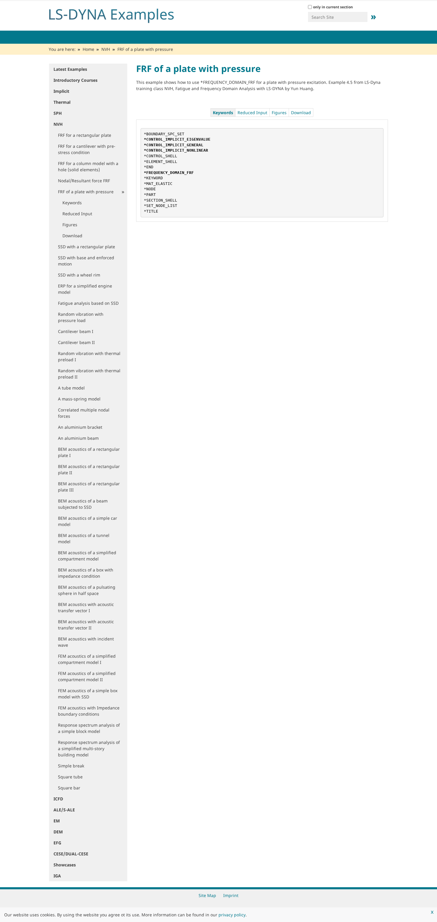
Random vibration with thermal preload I (89, 356)
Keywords (72, 202)
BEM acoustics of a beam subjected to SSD (83, 504)
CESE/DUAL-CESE (71, 854)
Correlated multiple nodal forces (83, 413)
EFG (57, 843)
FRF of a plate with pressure (86, 191)
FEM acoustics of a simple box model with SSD (87, 694)
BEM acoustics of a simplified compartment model (87, 556)
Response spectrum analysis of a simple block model (89, 728)
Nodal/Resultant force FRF (84, 180)
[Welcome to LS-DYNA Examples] (120, 14)
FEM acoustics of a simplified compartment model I (87, 659)
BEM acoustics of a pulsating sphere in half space (86, 590)
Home (88, 49)
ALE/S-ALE (64, 810)
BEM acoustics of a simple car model (87, 521)
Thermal (62, 102)
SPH (58, 113)
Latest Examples (70, 69)
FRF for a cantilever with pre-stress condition (86, 149)
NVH (105, 49)
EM (57, 821)
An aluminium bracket (80, 427)
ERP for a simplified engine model (85, 289)
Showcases (65, 865)
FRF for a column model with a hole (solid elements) (88, 166)
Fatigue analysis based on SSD (88, 303)
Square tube (70, 777)
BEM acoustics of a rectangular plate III (89, 487)
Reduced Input (77, 213)
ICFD (58, 799)
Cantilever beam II (76, 342)
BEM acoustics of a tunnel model (83, 538)
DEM (58, 832)
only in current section (333, 7)
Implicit (61, 91)
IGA (57, 876)
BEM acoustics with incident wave (86, 642)
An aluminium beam (78, 438)
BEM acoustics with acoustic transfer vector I (86, 607)
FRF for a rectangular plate (84, 135)
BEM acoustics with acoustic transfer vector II (86, 625)
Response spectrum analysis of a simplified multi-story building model (89, 748)
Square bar (69, 788)
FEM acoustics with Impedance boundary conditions (89, 711)
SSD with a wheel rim (79, 275)
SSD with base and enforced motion (86, 261)
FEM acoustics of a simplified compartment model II (87, 676)
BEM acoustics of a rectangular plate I (89, 452)
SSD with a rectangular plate (86, 246)
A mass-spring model (79, 399)
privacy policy (232, 915)
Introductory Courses (76, 80)
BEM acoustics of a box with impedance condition (85, 573)
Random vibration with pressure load (80, 317)
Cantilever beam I (75, 331)
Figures (69, 224)
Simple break (71, 766)
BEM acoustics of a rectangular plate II (89, 469)
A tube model (71, 388)
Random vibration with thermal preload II (89, 374)
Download (72, 235)
